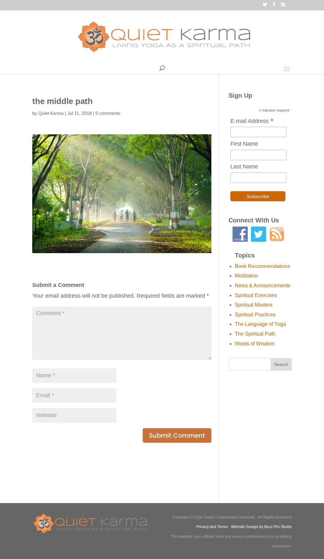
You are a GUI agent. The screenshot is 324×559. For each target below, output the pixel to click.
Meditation (246, 275)
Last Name (244, 166)
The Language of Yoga (260, 324)
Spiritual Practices (255, 314)
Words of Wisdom (254, 343)
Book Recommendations (262, 266)
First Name (244, 144)
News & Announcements (262, 285)
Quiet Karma (51, 113)
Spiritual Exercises (256, 295)
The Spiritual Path (255, 334)
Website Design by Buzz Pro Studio (261, 527)
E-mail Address (252, 121)
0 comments (108, 113)
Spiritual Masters (253, 304)
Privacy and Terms (212, 527)
